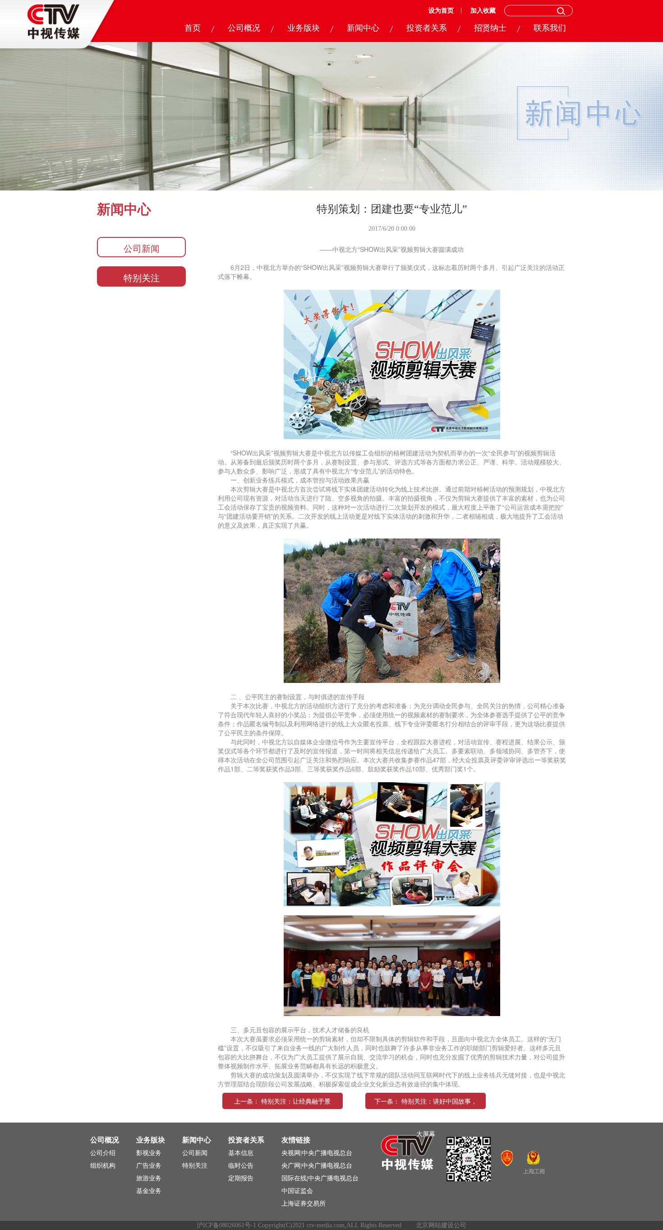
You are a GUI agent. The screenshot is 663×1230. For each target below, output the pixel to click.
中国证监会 (297, 1191)
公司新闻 (142, 248)
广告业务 (148, 1165)
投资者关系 (426, 27)
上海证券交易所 (303, 1203)
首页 (192, 27)
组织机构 (102, 1165)
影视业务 (148, 1153)
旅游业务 (148, 1178)
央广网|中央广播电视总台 (316, 1165)
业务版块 (303, 27)
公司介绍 (102, 1153)
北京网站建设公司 (441, 1225)
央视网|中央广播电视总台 (316, 1153)
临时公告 (240, 1165)
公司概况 (244, 27)
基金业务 (148, 1191)
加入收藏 (483, 10)
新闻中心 (363, 27)
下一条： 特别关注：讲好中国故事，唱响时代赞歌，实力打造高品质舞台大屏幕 (425, 1117)
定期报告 (240, 1178)
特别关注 (142, 277)
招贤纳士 (490, 27)
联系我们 (550, 27)
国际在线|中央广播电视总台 (320, 1178)
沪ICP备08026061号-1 (226, 1225)
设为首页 (441, 10)
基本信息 (240, 1153)
